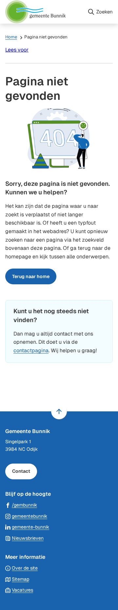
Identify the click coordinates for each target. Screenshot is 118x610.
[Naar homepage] (43, 12)
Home (11, 37)
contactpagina (31, 350)
